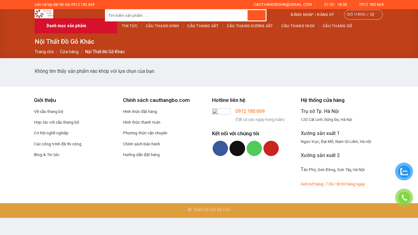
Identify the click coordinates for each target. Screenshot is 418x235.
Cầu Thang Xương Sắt (250, 26)
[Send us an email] (237, 148)
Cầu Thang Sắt (202, 26)
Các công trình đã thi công (57, 143)
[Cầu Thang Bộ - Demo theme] (65, 13)
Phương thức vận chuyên (145, 132)
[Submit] (257, 15)
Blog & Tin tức (46, 154)
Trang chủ (44, 51)
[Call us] (254, 148)
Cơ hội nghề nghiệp (51, 132)
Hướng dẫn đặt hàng (141, 154)
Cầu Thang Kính (162, 26)
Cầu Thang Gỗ (337, 26)
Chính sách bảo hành (141, 143)
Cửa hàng (69, 51)
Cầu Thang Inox (298, 26)
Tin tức (130, 26)
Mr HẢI (223, 209)
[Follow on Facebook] (220, 148)
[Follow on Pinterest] (271, 148)
